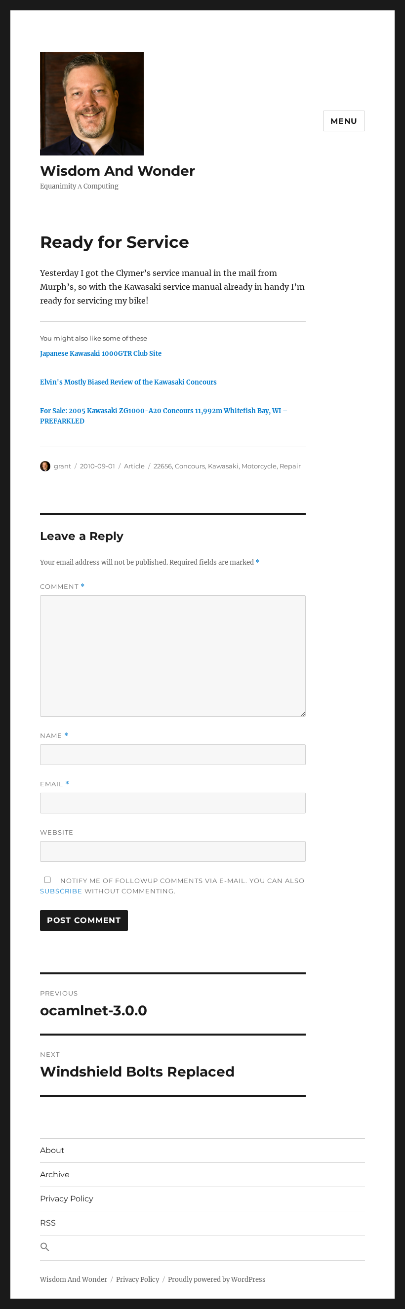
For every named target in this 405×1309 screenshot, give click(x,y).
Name (54, 736)
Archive (55, 1174)
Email (55, 784)
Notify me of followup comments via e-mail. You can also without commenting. (172, 886)
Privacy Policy (66, 1198)
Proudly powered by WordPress (217, 1279)
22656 (163, 466)
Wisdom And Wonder (117, 170)
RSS (48, 1223)
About (52, 1150)
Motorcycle (259, 466)
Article (134, 466)
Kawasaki (223, 466)
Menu (344, 121)
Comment (62, 586)
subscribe (61, 891)
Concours (190, 466)
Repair (290, 466)
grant (62, 466)
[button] (202, 1247)
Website (57, 832)
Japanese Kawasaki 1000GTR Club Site (101, 353)
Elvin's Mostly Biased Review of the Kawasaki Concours (128, 382)
